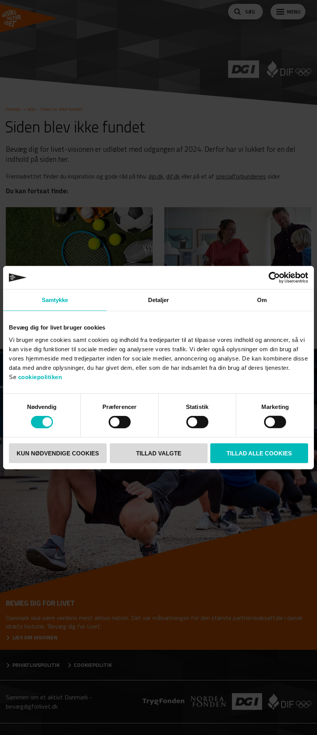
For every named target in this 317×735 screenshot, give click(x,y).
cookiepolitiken (40, 376)
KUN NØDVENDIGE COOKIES (58, 453)
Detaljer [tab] (158, 300)
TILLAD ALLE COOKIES (259, 453)
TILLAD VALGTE (158, 453)
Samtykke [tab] (55, 300)
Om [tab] (262, 300)
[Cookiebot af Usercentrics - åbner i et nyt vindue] (274, 277)
